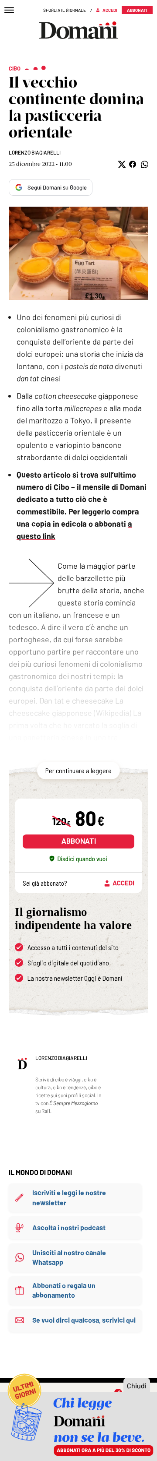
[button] (121, 164)
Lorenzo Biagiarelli (35, 152)
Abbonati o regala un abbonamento (64, 1290)
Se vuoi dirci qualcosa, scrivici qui (84, 1320)
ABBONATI (78, 841)
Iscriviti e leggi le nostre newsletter (69, 1197)
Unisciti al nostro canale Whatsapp (69, 1257)
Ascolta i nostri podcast (69, 1227)
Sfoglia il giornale (64, 10)
